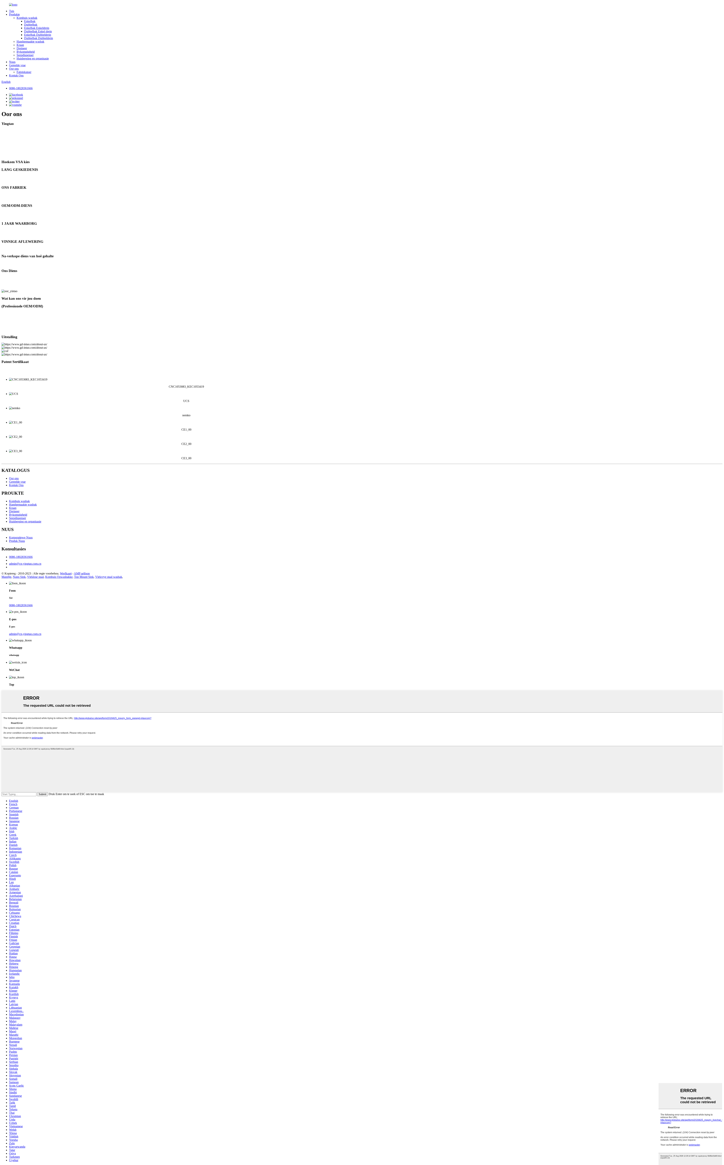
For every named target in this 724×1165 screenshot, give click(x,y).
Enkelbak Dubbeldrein (37, 34)
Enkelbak (29, 21)
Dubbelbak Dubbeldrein (38, 38)
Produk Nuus (17, 540)
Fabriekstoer (24, 72)
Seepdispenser (25, 55)
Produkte (14, 14)
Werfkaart (66, 573)
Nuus (12, 61)
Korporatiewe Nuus (21, 537)
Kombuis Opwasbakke (59, 576)
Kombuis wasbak (27, 17)
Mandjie (6, 576)
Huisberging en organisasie (33, 58)
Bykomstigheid (26, 51)
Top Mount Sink (84, 576)
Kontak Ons (16, 75)
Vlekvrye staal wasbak (108, 576)
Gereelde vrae (17, 65)
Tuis (11, 11)
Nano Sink (19, 576)
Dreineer (22, 48)
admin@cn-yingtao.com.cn (25, 563)
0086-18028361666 (21, 88)
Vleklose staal (35, 576)
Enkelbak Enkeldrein (36, 28)
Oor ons (14, 68)
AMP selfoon (82, 573)
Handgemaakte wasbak (30, 41)
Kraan (20, 45)
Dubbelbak (30, 24)
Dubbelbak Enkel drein (38, 31)
